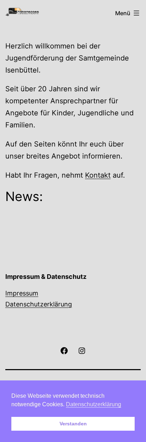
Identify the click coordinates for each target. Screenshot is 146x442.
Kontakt (98, 175)
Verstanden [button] (73, 423)
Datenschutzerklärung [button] (93, 404)
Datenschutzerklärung (38, 304)
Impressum (21, 293)
